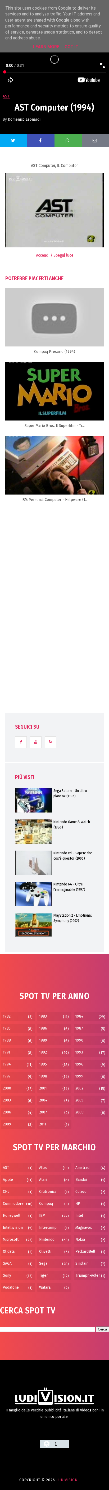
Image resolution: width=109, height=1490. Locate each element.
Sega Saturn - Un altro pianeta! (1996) (70, 793)
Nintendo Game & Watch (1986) (71, 825)
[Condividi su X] (13, 140)
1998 (43, 1076)
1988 (7, 1040)
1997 (7, 1076)
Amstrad (82, 1167)
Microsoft (11, 1239)
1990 (79, 1040)
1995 (43, 1064)
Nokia (80, 1239)
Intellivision (13, 1227)
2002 (79, 1088)
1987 (79, 1028)
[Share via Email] (95, 140)
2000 (7, 1088)
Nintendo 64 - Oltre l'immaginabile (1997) (69, 887)
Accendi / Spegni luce (54, 255)
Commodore (13, 1203)
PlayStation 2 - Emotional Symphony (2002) (72, 918)
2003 (7, 1100)
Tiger (43, 1275)
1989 (43, 1040)
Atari (43, 1179)
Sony (7, 1275)
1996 (79, 1064)
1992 (43, 1052)
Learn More (46, 46)
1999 (79, 1076)
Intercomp (48, 1227)
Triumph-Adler (87, 1275)
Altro (43, 1167)
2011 (42, 1124)
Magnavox (83, 1227)
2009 (7, 1124)
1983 (43, 1016)
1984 (79, 1016)
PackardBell (85, 1251)
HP (77, 1203)
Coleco (81, 1191)
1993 (79, 1052)
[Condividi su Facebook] (40, 140)
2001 (43, 1088)
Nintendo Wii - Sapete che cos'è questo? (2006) (72, 856)
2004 (43, 1100)
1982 (7, 1016)
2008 (79, 1112)
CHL (6, 1191)
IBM (42, 1215)
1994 (7, 1064)
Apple (8, 1179)
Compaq (46, 1203)
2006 (7, 1112)
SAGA (7, 1263)
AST (6, 96)
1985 (7, 1028)
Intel (79, 1215)
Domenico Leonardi (24, 119)
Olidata (9, 1251)
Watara (45, 1287)
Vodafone (11, 1287)
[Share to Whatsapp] (68, 140)
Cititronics (47, 1191)
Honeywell (11, 1215)
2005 (79, 1100)
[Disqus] (54, 589)
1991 (6, 1052)
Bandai (81, 1179)
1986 (43, 1028)
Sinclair (81, 1263)
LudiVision (67, 1479)
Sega (43, 1263)
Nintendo (46, 1239)
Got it (71, 46)
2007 (43, 1112)
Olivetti (45, 1251)
